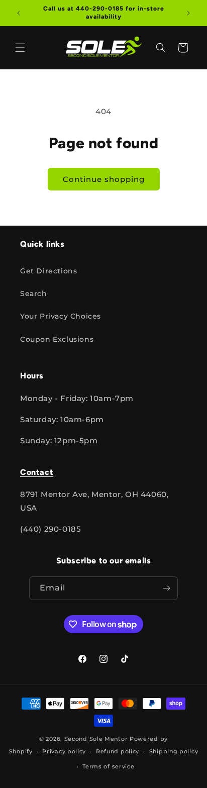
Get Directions (48, 270)
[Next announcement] (188, 13)
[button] (20, 48)
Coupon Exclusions (56, 339)
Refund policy (117, 751)
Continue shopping (104, 179)
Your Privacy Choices (60, 316)
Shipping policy (173, 751)
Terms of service (108, 766)
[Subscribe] (166, 588)
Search (33, 293)
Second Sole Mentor (96, 738)
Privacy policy (64, 751)
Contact (36, 472)
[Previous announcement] (19, 13)
